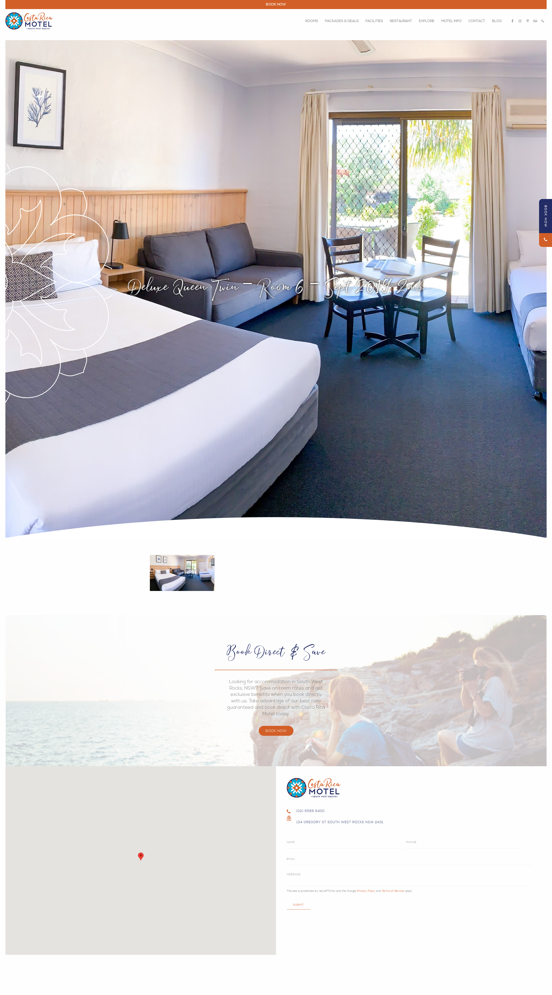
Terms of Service (393, 891)
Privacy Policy (366, 891)
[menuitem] (311, 21)
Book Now (276, 731)
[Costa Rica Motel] (29, 21)
